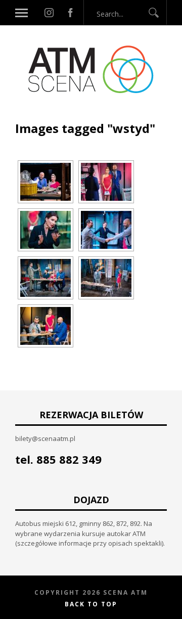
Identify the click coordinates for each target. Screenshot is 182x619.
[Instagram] (49, 12)
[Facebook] (70, 12)
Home (25, 115)
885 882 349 (69, 459)
